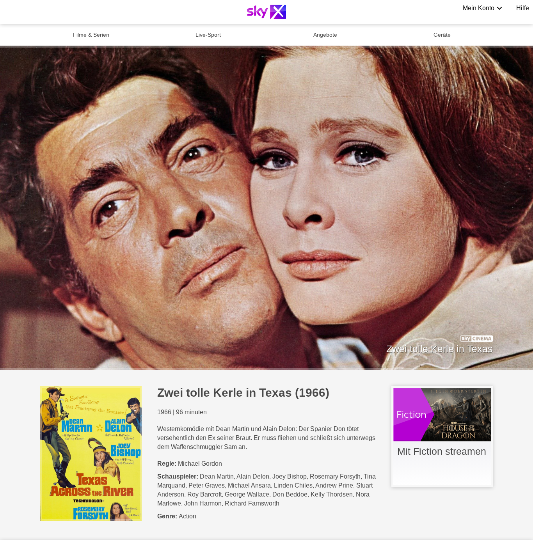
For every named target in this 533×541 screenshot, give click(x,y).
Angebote (325, 35)
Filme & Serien (91, 35)
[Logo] (266, 12)
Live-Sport (208, 35)
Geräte (442, 35)
